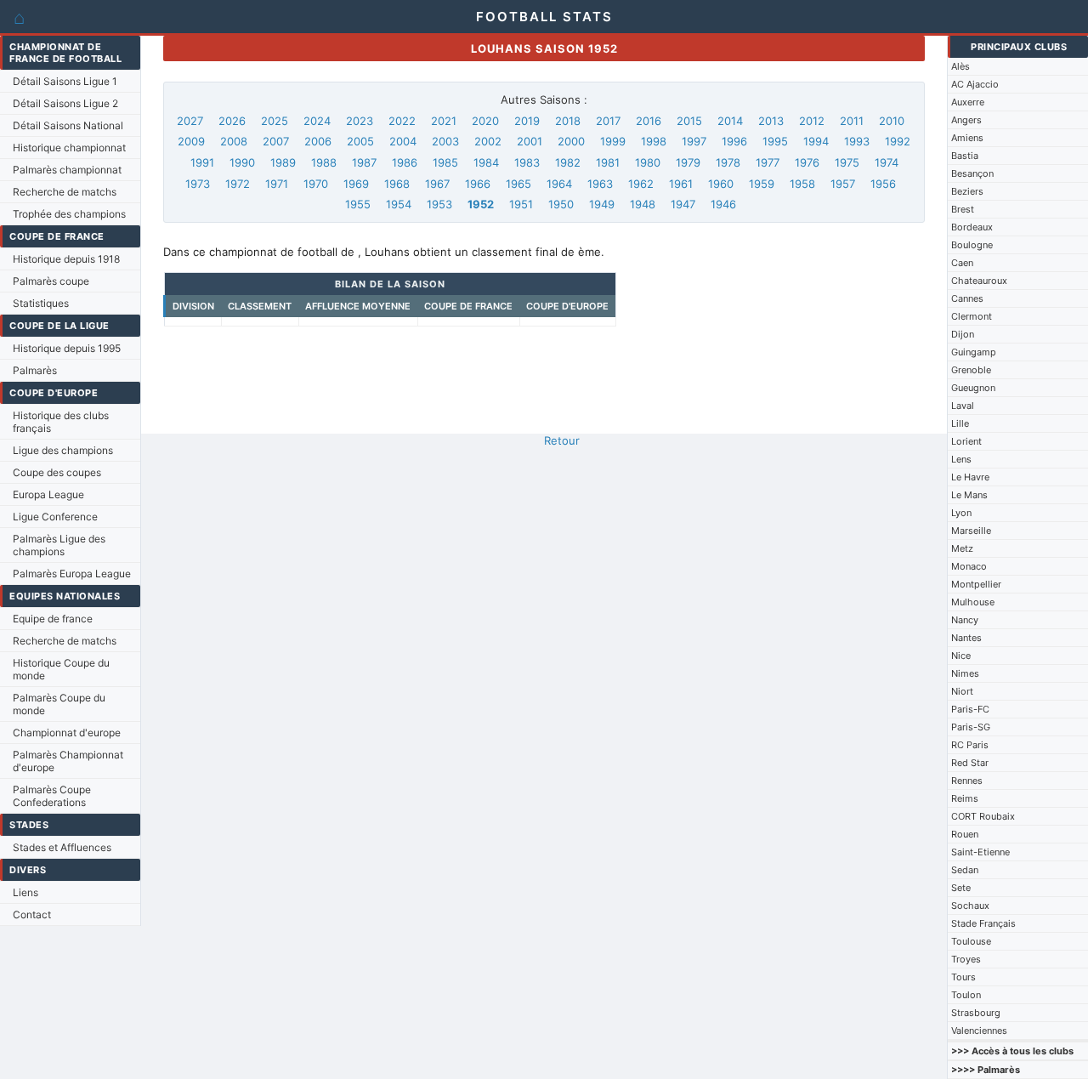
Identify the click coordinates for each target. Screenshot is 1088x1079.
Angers (966, 120)
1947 (683, 204)
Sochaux (970, 905)
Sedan (964, 870)
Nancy (964, 620)
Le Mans (969, 495)
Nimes (965, 673)
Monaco (969, 566)
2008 (233, 141)
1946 (723, 204)
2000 (571, 141)
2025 (274, 121)
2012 (811, 121)
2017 (608, 121)
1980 (647, 162)
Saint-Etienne (980, 852)
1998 (653, 141)
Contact (32, 914)
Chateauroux (979, 281)
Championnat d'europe (67, 732)
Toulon (966, 995)
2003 (445, 141)
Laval (962, 406)
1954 (398, 204)
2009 (191, 141)
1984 (486, 162)
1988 (324, 162)
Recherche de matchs (64, 191)
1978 (728, 162)
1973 (197, 183)
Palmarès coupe (51, 281)
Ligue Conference (55, 516)
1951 (521, 204)
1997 (694, 141)
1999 (613, 141)
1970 (315, 183)
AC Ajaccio (975, 84)
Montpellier (976, 584)
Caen (962, 263)
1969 (356, 183)
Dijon (962, 334)
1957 (842, 183)
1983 (527, 162)
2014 (730, 121)
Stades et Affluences (62, 847)
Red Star (970, 763)
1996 (734, 141)
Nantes (966, 638)
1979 (688, 162)
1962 (641, 183)
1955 (358, 204)
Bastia (964, 156)
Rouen (964, 834)
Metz (962, 548)
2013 (771, 121)
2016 (648, 121)
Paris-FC (970, 709)
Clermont (971, 316)
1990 (242, 162)
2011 (852, 121)
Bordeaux (972, 227)
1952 (481, 204)
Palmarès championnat (67, 169)
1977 (767, 162)
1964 (559, 183)
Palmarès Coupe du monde (59, 704)
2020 (485, 121)
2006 (318, 141)
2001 (529, 141)
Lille (960, 423)
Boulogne (972, 245)
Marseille (971, 531)
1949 (602, 204)
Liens (25, 892)
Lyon (961, 513)
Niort (962, 691)
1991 (202, 162)
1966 (477, 183)
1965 (518, 183)
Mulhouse (972, 602)
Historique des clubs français (61, 421)
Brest (962, 209)
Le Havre (970, 477)
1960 (721, 183)
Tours (963, 977)
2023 (359, 121)
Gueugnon (973, 388)
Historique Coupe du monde (61, 669)
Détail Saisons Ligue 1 (65, 81)
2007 (276, 141)
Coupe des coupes (57, 472)
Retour (562, 440)
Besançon (972, 173)
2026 (232, 121)
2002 (488, 141)
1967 (437, 183)
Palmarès (35, 370)
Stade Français (983, 923)
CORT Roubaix (983, 816)
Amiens (967, 138)
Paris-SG (970, 727)
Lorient (966, 441)
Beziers (967, 191)
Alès (960, 66)
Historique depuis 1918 (66, 259)
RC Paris (970, 745)
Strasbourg (975, 1013)
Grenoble (971, 370)
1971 (276, 183)
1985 (445, 162)
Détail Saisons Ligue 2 (65, 103)
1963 (600, 183)
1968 (397, 183)
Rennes (967, 781)
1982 (568, 162)
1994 (816, 141)
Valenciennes (979, 1030)
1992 (897, 141)
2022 (402, 121)
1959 (761, 183)
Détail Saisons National (68, 125)
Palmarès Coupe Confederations (52, 796)
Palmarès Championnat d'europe (68, 761)
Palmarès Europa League (72, 573)
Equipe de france (53, 618)
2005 (360, 141)
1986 (404, 162)
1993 (857, 141)
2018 (568, 121)
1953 (439, 204)
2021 (443, 121)
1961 (681, 183)
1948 (642, 204)
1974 (886, 162)
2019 (527, 121)
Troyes (966, 959)
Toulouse (971, 941)
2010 (891, 121)
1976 (807, 162)
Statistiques (41, 303)
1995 (775, 141)
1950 (561, 204)
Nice (961, 656)
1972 (237, 183)
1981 (608, 162)
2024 (317, 121)
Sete (961, 888)
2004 (402, 141)
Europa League (48, 494)
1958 (802, 183)
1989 (283, 162)
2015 (689, 121)
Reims (964, 798)
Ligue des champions (63, 450)
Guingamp (973, 352)
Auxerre (967, 102)
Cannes (967, 298)
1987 (364, 162)
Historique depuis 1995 (67, 348)
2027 (190, 121)
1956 (883, 183)
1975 (847, 162)
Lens (961, 459)
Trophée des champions (69, 213)
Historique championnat (69, 147)
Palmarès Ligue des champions (59, 545)
